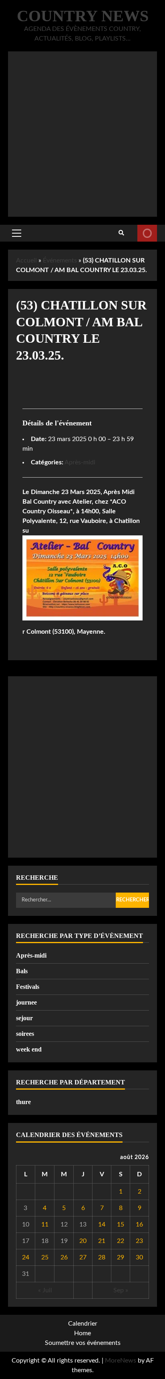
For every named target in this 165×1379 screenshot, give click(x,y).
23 (139, 1241)
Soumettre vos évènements (147, 233)
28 (101, 1257)
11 (44, 1224)
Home (82, 1333)
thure (23, 1101)
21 (101, 1241)
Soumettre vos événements (83, 1343)
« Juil (45, 1290)
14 (101, 1224)
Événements (60, 260)
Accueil (26, 260)
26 (64, 1257)
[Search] (121, 233)
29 (120, 1257)
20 (83, 1241)
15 (120, 1224)
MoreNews (120, 1360)
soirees (25, 1033)
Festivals (27, 986)
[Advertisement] (82, 134)
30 (139, 1257)
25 (44, 1257)
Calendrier (82, 1323)
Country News (83, 16)
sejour (24, 1018)
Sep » (120, 1290)
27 (83, 1257)
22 (120, 1241)
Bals (22, 971)
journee (26, 1002)
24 (25, 1257)
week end (29, 1049)
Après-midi (79, 462)
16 (139, 1224)
